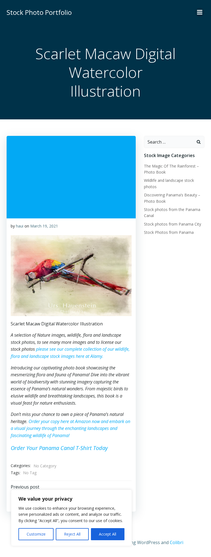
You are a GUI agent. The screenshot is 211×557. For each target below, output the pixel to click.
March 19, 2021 (44, 226)
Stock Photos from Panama (169, 232)
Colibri (176, 542)
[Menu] (199, 12)
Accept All (107, 534)
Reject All (72, 534)
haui (19, 226)
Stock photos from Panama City (172, 224)
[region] (71, 518)
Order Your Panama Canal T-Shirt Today (59, 448)
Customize (36, 534)
